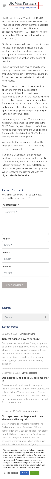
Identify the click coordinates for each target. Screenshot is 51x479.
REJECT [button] (25, 473)
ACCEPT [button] (35, 473)
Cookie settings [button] (11, 473)
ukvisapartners (27, 334)
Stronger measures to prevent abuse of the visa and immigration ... (24, 418)
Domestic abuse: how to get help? (21, 339)
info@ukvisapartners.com (24, 168)
